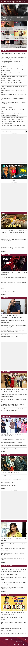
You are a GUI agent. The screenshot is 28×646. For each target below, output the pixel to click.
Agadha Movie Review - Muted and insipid (11, 291)
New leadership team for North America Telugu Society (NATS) (13, 613)
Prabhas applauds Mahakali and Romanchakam (13, 80)
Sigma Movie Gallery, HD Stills (10, 472)
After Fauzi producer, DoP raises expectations (12, 236)
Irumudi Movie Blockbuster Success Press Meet (13, 439)
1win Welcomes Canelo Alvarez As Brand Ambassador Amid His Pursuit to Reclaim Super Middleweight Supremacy (13, 628)
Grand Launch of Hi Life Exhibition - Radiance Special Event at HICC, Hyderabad (12, 404)
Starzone (18, 1)
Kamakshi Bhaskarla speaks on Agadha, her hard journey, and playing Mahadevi (13, 326)
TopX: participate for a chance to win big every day (13, 633)
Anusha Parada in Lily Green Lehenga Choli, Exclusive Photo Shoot (12, 587)
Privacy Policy (18, 641)
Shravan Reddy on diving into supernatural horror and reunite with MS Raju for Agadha (13, 335)
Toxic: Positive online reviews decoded (10, 244)
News (5, 1)
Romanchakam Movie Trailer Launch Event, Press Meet (12, 435)
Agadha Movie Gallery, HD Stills (9, 485)
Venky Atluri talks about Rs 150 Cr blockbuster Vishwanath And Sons (11, 316)
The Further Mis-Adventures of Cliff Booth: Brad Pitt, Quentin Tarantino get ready (14, 232)
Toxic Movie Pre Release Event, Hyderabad (11, 442)
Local (23, 1)
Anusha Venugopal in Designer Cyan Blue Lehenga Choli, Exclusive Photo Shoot (13, 570)
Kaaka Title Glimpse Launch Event (9, 449)
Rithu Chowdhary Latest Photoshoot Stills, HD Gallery (14, 539)
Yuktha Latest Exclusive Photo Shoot (10, 574)
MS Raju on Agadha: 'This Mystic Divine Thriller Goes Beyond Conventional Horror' (13, 330)
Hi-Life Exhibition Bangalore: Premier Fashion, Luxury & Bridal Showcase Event (12, 409)
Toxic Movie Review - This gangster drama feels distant (14, 273)
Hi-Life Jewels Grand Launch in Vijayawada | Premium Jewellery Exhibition (14, 390)
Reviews (9, 1)
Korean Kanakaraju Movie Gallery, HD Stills (12, 479)
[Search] (26, 131)
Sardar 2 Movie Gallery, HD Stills (9, 476)
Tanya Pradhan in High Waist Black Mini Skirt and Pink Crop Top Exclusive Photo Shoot (13, 583)
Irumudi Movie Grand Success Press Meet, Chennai (14, 445)
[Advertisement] (14, 148)
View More (3, 251)
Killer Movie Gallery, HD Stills (8, 482)
